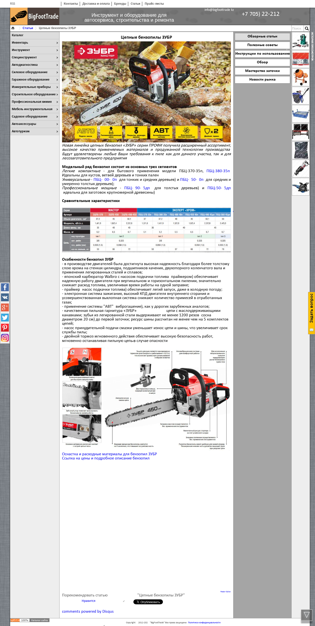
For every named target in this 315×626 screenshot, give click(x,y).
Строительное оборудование (34, 94)
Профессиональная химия (32, 102)
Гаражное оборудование (30, 80)
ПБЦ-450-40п (192, 180)
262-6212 (261, 14)
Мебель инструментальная (32, 109)
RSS (12, 4)
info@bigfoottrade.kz (219, 10)
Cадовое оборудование (29, 116)
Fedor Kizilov (225, 592)
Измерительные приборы (31, 87)
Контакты (71, 4)
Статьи (135, 4)
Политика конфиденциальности (204, 622)
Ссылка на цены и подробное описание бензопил (106, 458)
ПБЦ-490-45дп (137, 188)
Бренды (120, 4)
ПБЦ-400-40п (105, 180)
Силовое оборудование (29, 72)
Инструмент (21, 50)
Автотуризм (21, 131)
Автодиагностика (25, 65)
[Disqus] (146, 526)
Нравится (88, 601)
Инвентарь (20, 43)
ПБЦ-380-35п (218, 171)
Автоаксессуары (24, 124)
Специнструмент (24, 57)
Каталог (17, 35)
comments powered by (88, 611)
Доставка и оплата (96, 4)
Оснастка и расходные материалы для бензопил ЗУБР (109, 454)
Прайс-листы (154, 4)
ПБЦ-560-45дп (219, 188)
